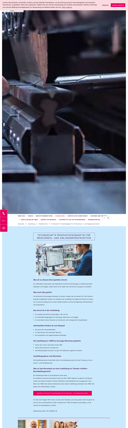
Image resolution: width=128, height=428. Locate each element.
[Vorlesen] (3, 228)
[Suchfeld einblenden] (106, 218)
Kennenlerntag (94, 220)
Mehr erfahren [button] (67, 7)
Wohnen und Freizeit (99, 216)
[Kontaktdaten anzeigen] (3, 213)
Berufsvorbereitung (44, 216)
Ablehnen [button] (105, 5)
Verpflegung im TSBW (29, 220)
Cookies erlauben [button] (118, 5)
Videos (30, 216)
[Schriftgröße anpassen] (3, 220)
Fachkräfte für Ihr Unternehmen (72, 220)
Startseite (21, 224)
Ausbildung (60, 216)
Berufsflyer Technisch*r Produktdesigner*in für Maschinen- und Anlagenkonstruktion (62, 393)
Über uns (21, 216)
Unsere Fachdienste (48, 220)
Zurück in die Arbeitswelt (77, 216)
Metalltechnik (43, 224)
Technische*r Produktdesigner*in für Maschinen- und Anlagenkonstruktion (75, 224)
